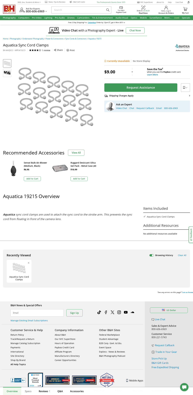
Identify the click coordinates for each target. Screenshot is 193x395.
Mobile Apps (136, 380)
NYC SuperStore (146, 2)
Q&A (60, 391)
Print (72, 50)
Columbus (92, 22)
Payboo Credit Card (64, 347)
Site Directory (17, 355)
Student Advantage (108, 339)
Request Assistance (141, 87)
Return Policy (17, 334)
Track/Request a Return (22, 339)
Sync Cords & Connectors (76, 39)
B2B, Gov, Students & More (28, 2)
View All (76, 152)
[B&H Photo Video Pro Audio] (10, 9)
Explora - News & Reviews (112, 351)
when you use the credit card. (164, 72)
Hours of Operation (64, 343)
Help (170, 2)
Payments (15, 347)
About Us (160, 2)
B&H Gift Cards (160, 363)
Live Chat (179, 2)
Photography (15, 39)
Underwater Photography (33, 39)
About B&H (60, 334)
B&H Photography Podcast (112, 355)
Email (16, 313)
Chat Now (135, 30)
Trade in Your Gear (166, 352)
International (17, 351)
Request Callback (164, 345)
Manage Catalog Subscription (25, 343)
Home (5, 39)
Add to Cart (32, 178)
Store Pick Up (159, 358)
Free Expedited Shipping (165, 367)
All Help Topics (18, 364)
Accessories (77, 391)
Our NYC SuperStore (65, 339)
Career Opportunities (65, 360)
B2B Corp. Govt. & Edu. (110, 343)
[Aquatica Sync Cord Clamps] (55, 97)
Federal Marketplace (109, 334)
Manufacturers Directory (67, 355)
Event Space (105, 347)
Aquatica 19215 (94, 39)
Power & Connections (54, 39)
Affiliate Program (63, 351)
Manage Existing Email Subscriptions (29, 320)
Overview (12, 391)
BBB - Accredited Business (18, 380)
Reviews (44, 391)
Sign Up (74, 313)
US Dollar (171, 310)
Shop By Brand (18, 360)
